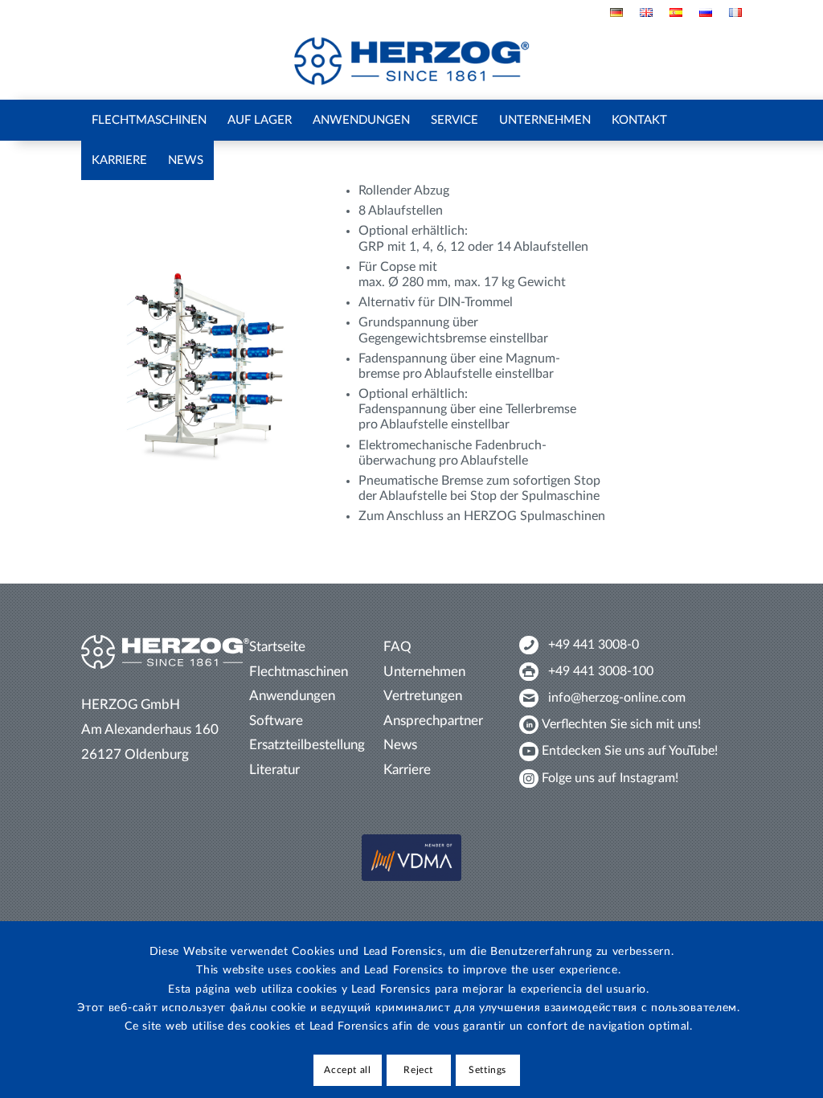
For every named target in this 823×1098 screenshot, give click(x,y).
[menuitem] (617, 12)
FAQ (397, 646)
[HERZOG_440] (411, 61)
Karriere (407, 769)
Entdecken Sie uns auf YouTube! (630, 750)
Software (276, 720)
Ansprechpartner (433, 720)
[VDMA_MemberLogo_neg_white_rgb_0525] (412, 857)
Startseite (277, 646)
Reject (418, 1070)
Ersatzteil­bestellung (307, 745)
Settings (487, 1070)
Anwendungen (292, 696)
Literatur (274, 769)
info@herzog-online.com (617, 697)
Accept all (347, 1070)
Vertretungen (422, 696)
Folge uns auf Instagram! (610, 778)
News (400, 745)
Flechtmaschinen (298, 671)
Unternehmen (424, 671)
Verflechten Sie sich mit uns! (621, 724)
